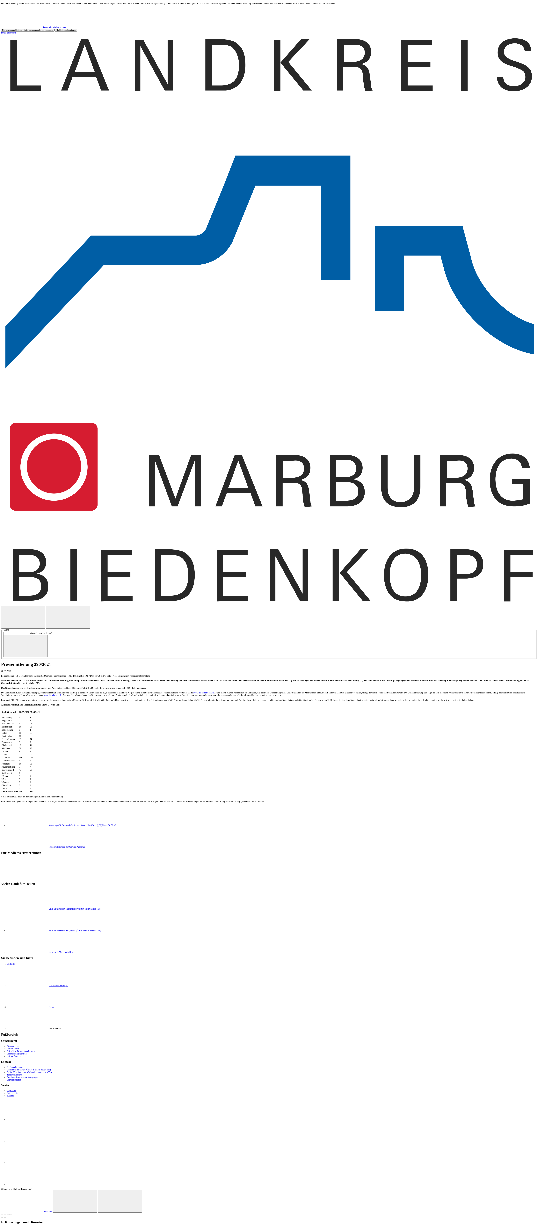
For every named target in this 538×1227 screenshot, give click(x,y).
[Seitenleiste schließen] (120, 1201)
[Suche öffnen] (23, 617)
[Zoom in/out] (11, 1214)
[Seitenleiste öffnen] (68, 617)
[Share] (5, 1214)
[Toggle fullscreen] (8, 1214)
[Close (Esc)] (2, 1214)
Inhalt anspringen (8, 33)
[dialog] (269, 17)
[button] (269, 865)
